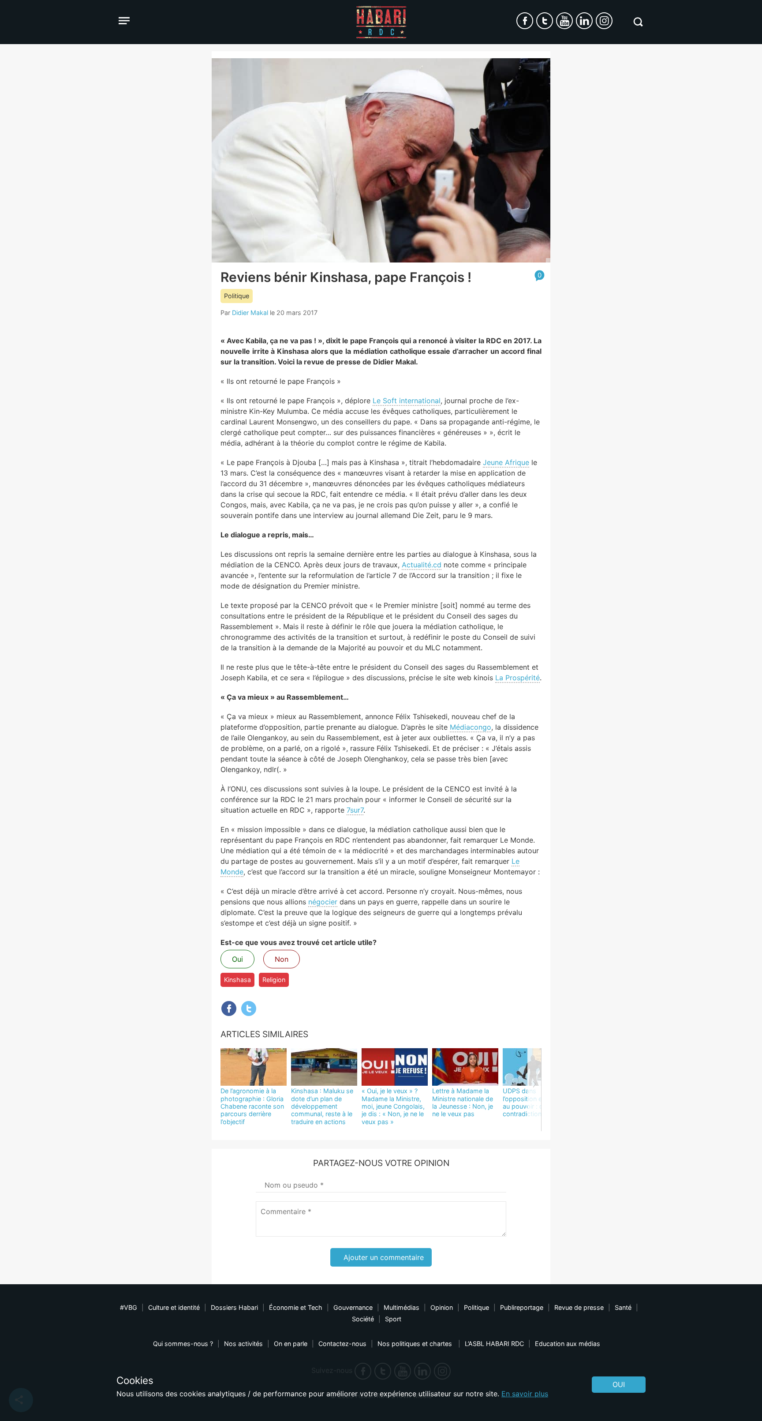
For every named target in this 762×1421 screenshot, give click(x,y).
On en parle (290, 1343)
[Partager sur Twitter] (248, 1008)
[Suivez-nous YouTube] (564, 20)
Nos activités (243, 1343)
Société (363, 1319)
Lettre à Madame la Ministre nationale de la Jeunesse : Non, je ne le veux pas (462, 1102)
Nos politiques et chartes (415, 1343)
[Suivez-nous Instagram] (604, 20)
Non (281, 959)
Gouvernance (353, 1307)
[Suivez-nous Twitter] (544, 20)
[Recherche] (638, 22)
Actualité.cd (421, 564)
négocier (322, 901)
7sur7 (355, 810)
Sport (393, 1319)
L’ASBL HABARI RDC (494, 1343)
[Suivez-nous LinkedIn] (584, 20)
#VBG (128, 1307)
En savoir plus (524, 1393)
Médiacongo (470, 727)
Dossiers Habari (234, 1307)
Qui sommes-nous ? (183, 1343)
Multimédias (401, 1307)
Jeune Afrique (506, 462)
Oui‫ (619, 1384)
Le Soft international (407, 400)
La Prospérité (517, 677)
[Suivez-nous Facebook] (524, 20)
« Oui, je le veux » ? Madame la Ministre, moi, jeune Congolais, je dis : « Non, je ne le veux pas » (393, 1106)
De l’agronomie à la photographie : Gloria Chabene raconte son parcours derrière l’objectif (252, 1106)
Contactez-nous (342, 1343)
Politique (236, 296)
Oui (237, 959)
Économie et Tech (295, 1307)
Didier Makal (250, 312)
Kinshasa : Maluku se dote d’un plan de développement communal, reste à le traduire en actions (322, 1106)
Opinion (441, 1307)
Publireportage (521, 1307)
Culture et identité (174, 1307)
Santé (623, 1307)
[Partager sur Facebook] (228, 1008)
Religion (273, 979)
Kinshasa (237, 979)
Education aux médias (567, 1343)
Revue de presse (579, 1307)
